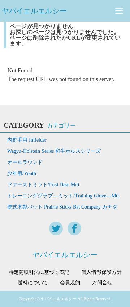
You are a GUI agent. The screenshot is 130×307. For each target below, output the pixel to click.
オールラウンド (25, 162)
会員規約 (70, 282)
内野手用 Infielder (27, 140)
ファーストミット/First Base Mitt (43, 184)
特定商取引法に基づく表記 (39, 272)
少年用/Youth (21, 173)
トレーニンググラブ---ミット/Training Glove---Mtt (63, 196)
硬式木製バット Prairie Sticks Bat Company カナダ (62, 207)
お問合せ (102, 282)
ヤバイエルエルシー (34, 11)
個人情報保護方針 (101, 272)
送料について (33, 282)
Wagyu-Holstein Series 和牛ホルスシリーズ (54, 151)
